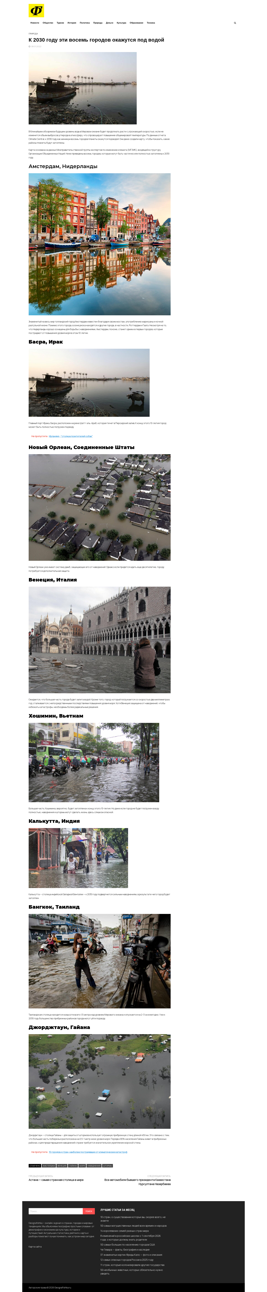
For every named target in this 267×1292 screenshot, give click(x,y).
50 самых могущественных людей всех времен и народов (133, 1225)
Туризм (60, 23)
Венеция (62, 1165)
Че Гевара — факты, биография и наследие (125, 1249)
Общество (48, 23)
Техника (151, 23)
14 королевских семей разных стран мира (124, 1230)
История (72, 23)
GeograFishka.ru (63, 1287)
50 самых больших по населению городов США (127, 1244)
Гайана (73, 1165)
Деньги (109, 23)
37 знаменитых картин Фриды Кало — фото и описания (131, 1254)
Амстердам (49, 1165)
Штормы (107, 1165)
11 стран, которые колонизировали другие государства (132, 1265)
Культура (121, 23)
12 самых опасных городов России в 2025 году (127, 1259)
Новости (34, 23)
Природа (97, 23)
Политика (85, 23)
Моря (82, 1165)
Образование (136, 23)
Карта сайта (35, 1246)
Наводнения (94, 1165)
